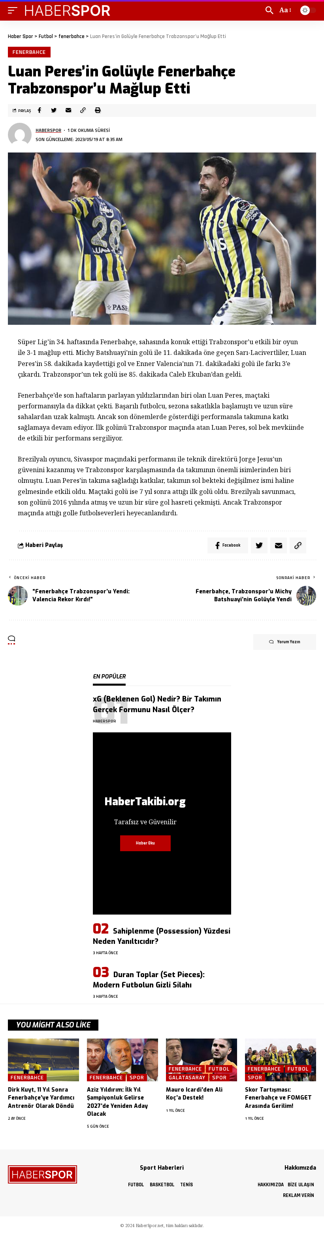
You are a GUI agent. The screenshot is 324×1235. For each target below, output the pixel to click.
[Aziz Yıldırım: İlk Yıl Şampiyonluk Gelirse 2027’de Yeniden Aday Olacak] (122, 1060)
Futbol (219, 1069)
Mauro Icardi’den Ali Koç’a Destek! (194, 1094)
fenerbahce (29, 52)
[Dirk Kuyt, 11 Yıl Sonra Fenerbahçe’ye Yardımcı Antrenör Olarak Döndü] (43, 1060)
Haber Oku (145, 843)
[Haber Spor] (68, 10)
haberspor (48, 130)
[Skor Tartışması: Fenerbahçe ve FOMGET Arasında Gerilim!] (280, 1060)
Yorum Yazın (288, 642)
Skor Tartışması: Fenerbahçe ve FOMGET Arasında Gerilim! (278, 1098)
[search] (269, 10)
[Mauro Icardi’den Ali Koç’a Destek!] (201, 1060)
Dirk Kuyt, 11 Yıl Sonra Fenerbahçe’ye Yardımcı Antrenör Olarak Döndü (41, 1098)
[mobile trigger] (14, 10)
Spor (137, 1077)
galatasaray (187, 1077)
